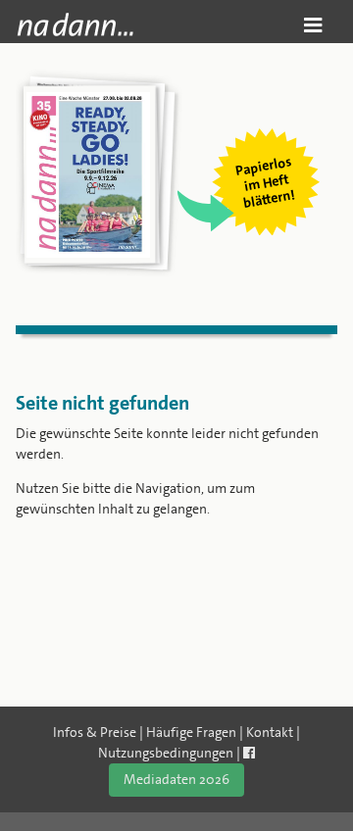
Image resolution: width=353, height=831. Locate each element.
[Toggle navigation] (313, 25)
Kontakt (269, 732)
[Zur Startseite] (75, 24)
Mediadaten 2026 (176, 779)
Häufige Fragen (191, 732)
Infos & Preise (94, 732)
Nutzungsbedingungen (165, 752)
